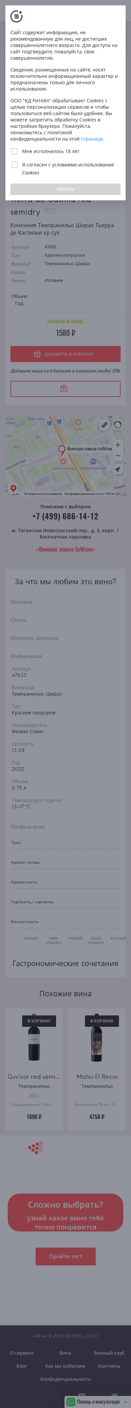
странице (92, 139)
